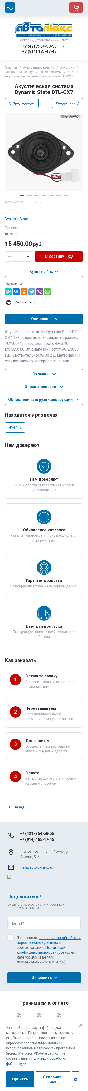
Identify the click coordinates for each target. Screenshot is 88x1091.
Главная (11, 67)
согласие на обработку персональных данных (49, 940)
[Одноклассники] (24, 291)
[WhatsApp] (47, 291)
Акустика (67, 67)
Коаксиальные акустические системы (33, 72)
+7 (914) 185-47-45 (39, 51)
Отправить (41, 977)
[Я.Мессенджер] (8, 291)
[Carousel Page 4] (44, 195)
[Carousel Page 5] (51, 195)
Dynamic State (16, 219)
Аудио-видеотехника (38, 67)
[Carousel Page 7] (66, 195)
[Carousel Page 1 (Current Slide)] (22, 195)
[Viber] (39, 291)
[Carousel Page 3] (36, 195)
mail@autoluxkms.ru (36, 867)
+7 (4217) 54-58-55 (39, 46)
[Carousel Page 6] (58, 195)
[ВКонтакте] (16, 291)
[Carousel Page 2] (29, 195)
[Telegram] (31, 291)
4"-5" (71, 72)
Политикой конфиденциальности (41, 950)
